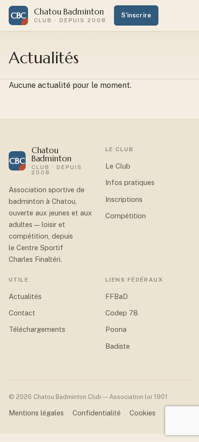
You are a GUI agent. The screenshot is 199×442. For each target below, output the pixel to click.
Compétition (125, 216)
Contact (22, 313)
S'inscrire (136, 15)
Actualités (25, 296)
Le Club (117, 166)
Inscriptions (123, 199)
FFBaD (116, 296)
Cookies (142, 413)
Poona (116, 329)
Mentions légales (36, 413)
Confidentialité (96, 413)
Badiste (117, 346)
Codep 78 (121, 313)
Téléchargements (37, 329)
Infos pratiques (130, 182)
